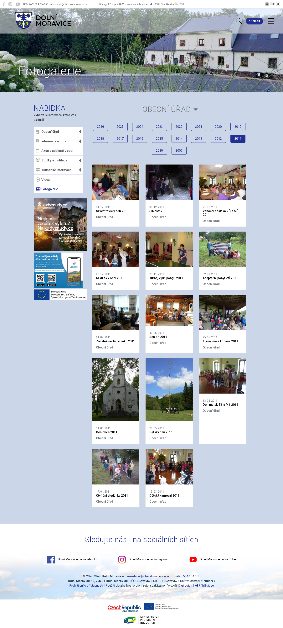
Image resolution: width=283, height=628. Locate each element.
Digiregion (185, 585)
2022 (179, 126)
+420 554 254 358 (187, 576)
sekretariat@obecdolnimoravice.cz (149, 576)
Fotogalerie (49, 189)
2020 (218, 126)
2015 (159, 138)
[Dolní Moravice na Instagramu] (10, 4)
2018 (100, 138)
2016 (139, 138)
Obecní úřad (50, 131)
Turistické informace (56, 170)
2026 (100, 126)
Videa (45, 179)
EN (272, 4)
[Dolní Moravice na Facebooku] (4, 4)
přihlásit (254, 21)
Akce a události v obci (57, 151)
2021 (198, 126)
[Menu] (271, 21)
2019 (237, 126)
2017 (120, 138)
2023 (159, 126)
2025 (120, 126)
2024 (139, 126)
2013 (198, 138)
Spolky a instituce (54, 160)
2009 (179, 150)
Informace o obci (53, 141)
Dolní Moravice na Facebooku (77, 559)
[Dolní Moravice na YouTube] (17, 4)
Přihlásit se (206, 585)
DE (278, 4)
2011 (237, 138)
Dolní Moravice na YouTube (217, 559)
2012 (218, 138)
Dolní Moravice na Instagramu (148, 559)
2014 (179, 138)
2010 (159, 150)
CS (267, 4)
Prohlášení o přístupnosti (86, 585)
